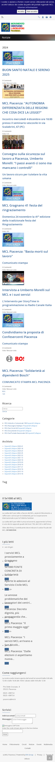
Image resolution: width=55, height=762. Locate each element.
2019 (19, 462)
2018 (19, 465)
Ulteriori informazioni (27, 7)
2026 (19, 446)
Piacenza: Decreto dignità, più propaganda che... (16, 612)
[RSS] (2, 17)
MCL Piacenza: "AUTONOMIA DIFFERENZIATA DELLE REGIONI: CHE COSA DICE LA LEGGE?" (25, 107)
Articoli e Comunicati (16, 423)
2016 (19, 469)
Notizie (31, 744)
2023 (19, 453)
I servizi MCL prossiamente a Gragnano (14, 556)
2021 (19, 458)
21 (22, 467)
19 (22, 471)
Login (47, 16)
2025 (19, 448)
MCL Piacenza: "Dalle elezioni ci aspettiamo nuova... (18, 655)
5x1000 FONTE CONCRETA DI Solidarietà (13, 570)
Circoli (24, 744)
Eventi (39, 744)
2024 (19, 451)
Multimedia (48, 744)
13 (22, 458)
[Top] (49, 757)
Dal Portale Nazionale (16, 433)
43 (17, 428)
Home (5, 744)
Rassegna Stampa (15, 426)
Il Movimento (14, 744)
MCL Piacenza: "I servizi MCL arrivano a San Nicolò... (18, 641)
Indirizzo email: (8, 715)
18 (22, 448)
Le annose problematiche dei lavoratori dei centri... (18, 598)
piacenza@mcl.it (9, 699)
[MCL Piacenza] (13, 27)
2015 (19, 471)
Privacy (39, 755)
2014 (19, 474)
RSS (3, 391)
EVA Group (29, 755)
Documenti (12, 431)
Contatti (28, 748)
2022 (19, 455)
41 (22, 446)
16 (22, 465)
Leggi (7, 565)
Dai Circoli (12, 428)
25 (22, 453)
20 (22, 462)
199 (25, 423)
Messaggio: (7, 719)
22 (22, 455)
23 (22, 451)
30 (26, 433)
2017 (19, 467)
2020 (19, 460)
